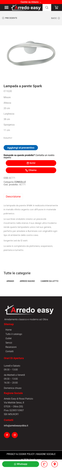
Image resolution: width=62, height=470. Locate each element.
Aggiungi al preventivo (20, 147)
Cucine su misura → (31, 2)
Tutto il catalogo (13, 334)
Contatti (9, 351)
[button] (6, 7)
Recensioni (11, 347)
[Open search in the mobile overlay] (46, 7)
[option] (31, 54)
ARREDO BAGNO (27, 281)
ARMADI (10, 281)
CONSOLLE (20, 182)
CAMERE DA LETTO (49, 281)
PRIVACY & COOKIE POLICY (21, 454)
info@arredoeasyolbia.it (16, 425)
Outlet (8, 338)
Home (8, 329)
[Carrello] (56, 7)
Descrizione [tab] (13, 196)
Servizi (8, 342)
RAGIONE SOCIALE (46, 454)
